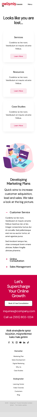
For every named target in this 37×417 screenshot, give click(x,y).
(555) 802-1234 (23, 317)
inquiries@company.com (19, 311)
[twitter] (13, 342)
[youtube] (20, 342)
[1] (12, 3)
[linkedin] (24, 342)
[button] (18, 212)
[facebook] (9, 342)
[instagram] (17, 342)
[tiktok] (28, 342)
